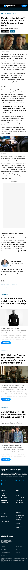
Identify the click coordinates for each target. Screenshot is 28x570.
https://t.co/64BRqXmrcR (16, 108)
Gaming (3, 495)
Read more (6, 343)
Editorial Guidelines (5, 519)
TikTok (16, 480)
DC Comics (14, 284)
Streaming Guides (20, 498)
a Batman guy (13, 90)
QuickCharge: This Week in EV (8, 287)
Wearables (18, 493)
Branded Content (20, 515)
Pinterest (19, 480)
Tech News (19, 287)
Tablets (17, 490)
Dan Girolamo (5, 28)
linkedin (10, 265)
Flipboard (1, 484)
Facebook (1, 480)
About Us (3, 511)
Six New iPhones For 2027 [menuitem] (16, 9)
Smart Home (4, 500)
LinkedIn (23, 480)
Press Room (18, 549)
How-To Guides (19, 502)
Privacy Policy (19, 546)
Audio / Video (4, 498)
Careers (3, 546)
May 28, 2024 (7, 112)
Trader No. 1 (8, 129)
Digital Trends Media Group (8, 560)
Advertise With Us (5, 516)
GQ (13, 73)
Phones (3, 490)
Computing (4, 493)
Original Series (19, 505)
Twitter (9, 480)
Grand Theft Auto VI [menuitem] (5, 9)
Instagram (5, 480)
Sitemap (18, 552)
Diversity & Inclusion (5, 552)
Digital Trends (8, 7)
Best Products (19, 500)
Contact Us (3, 513)
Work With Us (4, 549)
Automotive (4, 505)
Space (17, 495)
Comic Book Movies (5, 284)
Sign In (24, 5)
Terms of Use (4, 555)
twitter (13, 265)
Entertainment (4, 502)
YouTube (12, 480)
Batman (9, 69)
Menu (1, 6)
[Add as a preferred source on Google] (5, 31)
